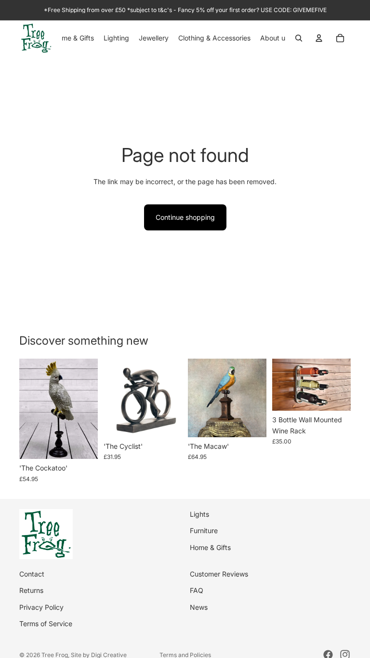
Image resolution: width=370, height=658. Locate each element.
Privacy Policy (41, 607)
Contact (31, 574)
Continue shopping (185, 217)
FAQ (196, 590)
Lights (199, 514)
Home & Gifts (210, 547)
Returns (31, 590)
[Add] (83, 444)
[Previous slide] (114, 397)
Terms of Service (45, 623)
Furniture (204, 530)
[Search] (298, 38)
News (199, 607)
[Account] (319, 38)
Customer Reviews (219, 574)
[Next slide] (171, 397)
